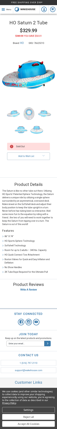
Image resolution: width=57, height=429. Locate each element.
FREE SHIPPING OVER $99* (27, 2)
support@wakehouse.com (28, 370)
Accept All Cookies (28, 424)
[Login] (44, 9)
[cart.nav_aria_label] (52, 9)
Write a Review (28, 290)
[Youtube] (36, 322)
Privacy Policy (9, 403)
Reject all (28, 417)
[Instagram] (28, 322)
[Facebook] (21, 322)
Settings (28, 410)
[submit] (47, 343)
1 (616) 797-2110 (28, 363)
